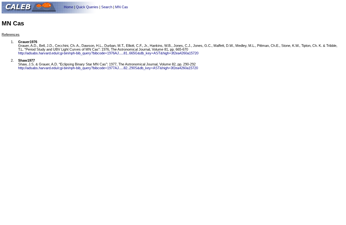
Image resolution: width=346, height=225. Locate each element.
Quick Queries (87, 7)
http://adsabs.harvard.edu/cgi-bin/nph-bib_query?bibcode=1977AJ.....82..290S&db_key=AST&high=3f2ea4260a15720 (108, 68)
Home (68, 7)
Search (106, 7)
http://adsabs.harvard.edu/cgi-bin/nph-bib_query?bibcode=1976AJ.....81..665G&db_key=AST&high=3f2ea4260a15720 (108, 53)
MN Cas (121, 7)
